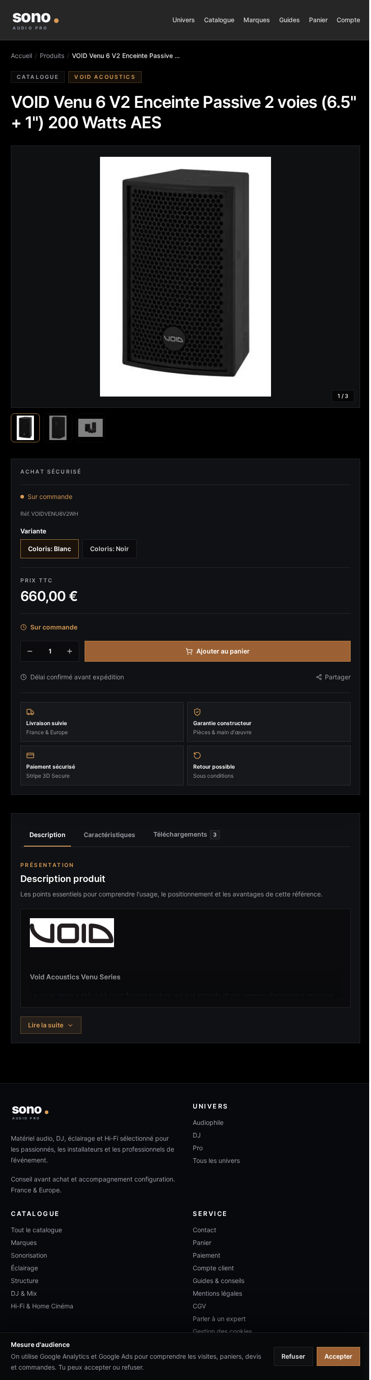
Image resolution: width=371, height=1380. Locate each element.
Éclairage (24, 1268)
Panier (318, 20)
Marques (256, 20)
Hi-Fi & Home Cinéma (42, 1306)
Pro (198, 1148)
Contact (204, 1230)
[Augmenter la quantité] (70, 651)
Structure (24, 1280)
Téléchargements (185, 834)
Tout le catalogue (36, 1230)
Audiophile (208, 1122)
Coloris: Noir (109, 548)
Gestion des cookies (222, 1331)
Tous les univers (216, 1160)
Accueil (21, 55)
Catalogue (219, 20)
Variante (33, 531)
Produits (52, 55)
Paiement (206, 1255)
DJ (197, 1135)
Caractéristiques (109, 834)
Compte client (213, 1268)
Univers (183, 20)
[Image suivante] (345, 277)
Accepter (338, 1356)
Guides (289, 20)
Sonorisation (29, 1255)
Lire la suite (45, 1025)
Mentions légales (217, 1293)
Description (47, 834)
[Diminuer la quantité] (30, 651)
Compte (348, 20)
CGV (199, 1306)
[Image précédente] (26, 277)
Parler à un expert (219, 1318)
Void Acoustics (104, 76)
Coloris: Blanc (49, 548)
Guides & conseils (218, 1280)
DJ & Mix (24, 1293)
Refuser (293, 1356)
